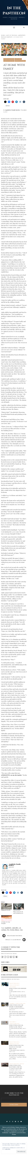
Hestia (12, 930)
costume (3, 930)
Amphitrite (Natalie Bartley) (12, 110)
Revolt (22, 1063)
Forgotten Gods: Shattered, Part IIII (15, 1066)
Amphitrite (8, 928)
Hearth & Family (8, 59)
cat (20, 928)
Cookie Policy (7, 1149)
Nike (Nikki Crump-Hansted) (18, 1050)
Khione (17, 930)
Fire (8, 930)
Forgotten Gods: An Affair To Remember (16, 1006)
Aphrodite (15, 928)
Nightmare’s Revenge (14, 936)
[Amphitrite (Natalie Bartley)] (5, 866)
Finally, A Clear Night (13, 940)
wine (21, 930)
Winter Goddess (20, 60)
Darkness (11, 1003)
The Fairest (12, 986)
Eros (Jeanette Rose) (16, 991)
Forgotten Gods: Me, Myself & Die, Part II (16, 1026)
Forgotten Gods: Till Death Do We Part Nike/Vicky (16, 1047)
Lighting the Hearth (5, 910)
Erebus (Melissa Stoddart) (17, 1008)
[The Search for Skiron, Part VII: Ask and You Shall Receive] (18, 906)
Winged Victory (14, 1043)
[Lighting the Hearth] (6, 906)
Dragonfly (12, 1021)
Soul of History (14, 985)
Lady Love (18, 59)
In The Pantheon (14, 11)
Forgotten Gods (14, 983)
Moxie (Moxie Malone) (16, 1028)
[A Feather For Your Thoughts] (6, 918)
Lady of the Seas (9, 60)
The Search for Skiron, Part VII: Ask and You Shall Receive (18, 912)
